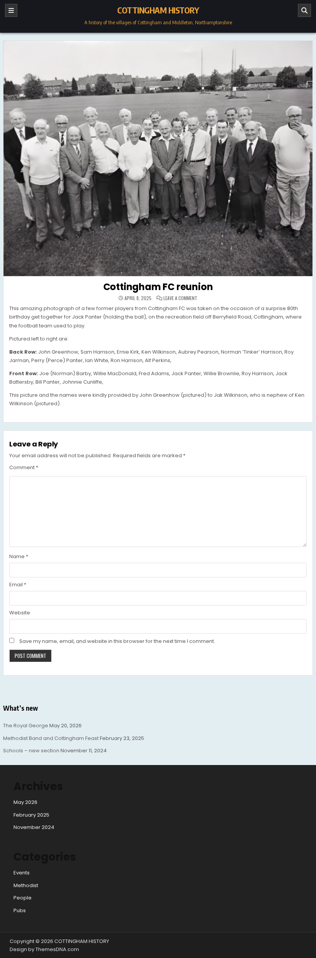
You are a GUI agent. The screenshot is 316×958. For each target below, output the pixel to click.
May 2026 (25, 802)
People (22, 897)
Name (18, 556)
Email (17, 584)
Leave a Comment (180, 298)
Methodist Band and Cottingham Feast (51, 738)
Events (21, 872)
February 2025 (31, 815)
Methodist (25, 885)
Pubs (19, 910)
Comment (23, 467)
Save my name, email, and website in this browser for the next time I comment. (117, 641)
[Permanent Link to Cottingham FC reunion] (158, 158)
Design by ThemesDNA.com (44, 949)
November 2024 (33, 827)
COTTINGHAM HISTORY (158, 10)
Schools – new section (31, 750)
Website (19, 612)
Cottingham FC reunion (158, 286)
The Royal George (25, 725)
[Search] (304, 10)
